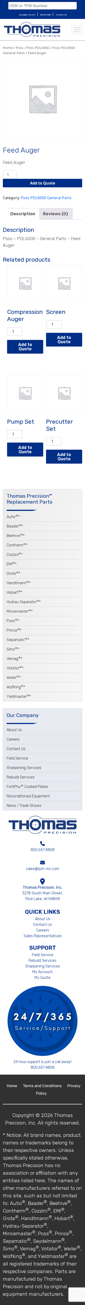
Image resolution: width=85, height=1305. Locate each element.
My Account (42, 972)
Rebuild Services (20, 777)
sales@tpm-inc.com (27, 15)
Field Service (17, 758)
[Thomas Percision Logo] (42, 824)
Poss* (13, 621)
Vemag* (14, 658)
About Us (14, 730)
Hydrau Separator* (24, 602)
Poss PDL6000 (37, 47)
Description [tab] (22, 213)
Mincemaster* (20, 611)
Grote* (13, 573)
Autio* (13, 516)
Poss (19, 47)
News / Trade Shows (24, 805)
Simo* (13, 649)
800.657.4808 (45, 15)
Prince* (14, 630)
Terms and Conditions (43, 1086)
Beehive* (16, 535)
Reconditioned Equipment (28, 796)
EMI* (12, 564)
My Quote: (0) (61, 15)
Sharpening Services (24, 767)
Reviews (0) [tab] (55, 213)
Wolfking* (16, 687)
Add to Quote (42, 183)
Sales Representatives (43, 936)
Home (8, 47)
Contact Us (16, 749)
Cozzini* (15, 554)
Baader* (15, 526)
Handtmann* (18, 583)
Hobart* (14, 592)
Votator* (15, 668)
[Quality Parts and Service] (32, 29)
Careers (13, 739)
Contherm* (17, 545)
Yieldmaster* (19, 696)
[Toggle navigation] (77, 29)
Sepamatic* (18, 639)
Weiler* (14, 677)
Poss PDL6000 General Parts (46, 197)
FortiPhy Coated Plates (27, 786)
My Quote (42, 977)
